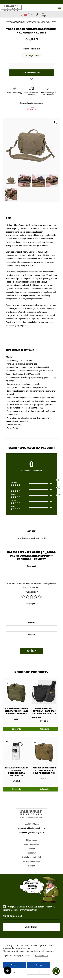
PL (28, 14)
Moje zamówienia (31, 844)
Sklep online (23, 21)
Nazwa (31, 622)
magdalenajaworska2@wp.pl (31, 832)
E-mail (31, 634)
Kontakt (31, 866)
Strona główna (12, 21)
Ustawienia (14, 972)
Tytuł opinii (31, 566)
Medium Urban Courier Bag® (18, 225)
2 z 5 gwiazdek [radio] (27, 597)
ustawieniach (41, 955)
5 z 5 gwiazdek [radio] (40, 597)
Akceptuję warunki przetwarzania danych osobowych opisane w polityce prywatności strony (29, 908)
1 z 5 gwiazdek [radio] (23, 597)
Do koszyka (16, 729)
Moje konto (37, 14)
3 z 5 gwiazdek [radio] (31, 597)
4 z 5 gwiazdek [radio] (35, 597)
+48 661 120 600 (7, 970)
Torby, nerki (51, 21)
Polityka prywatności (31, 857)
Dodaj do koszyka (31, 72)
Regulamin (31, 853)
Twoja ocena (31, 592)
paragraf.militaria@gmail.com (31, 828)
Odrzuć (39, 965)
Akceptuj (14, 965)
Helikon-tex (35, 49)
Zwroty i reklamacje (31, 861)
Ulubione (31, 848)
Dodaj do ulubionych (31, 79)
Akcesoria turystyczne (37, 21)
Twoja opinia (31, 603)
